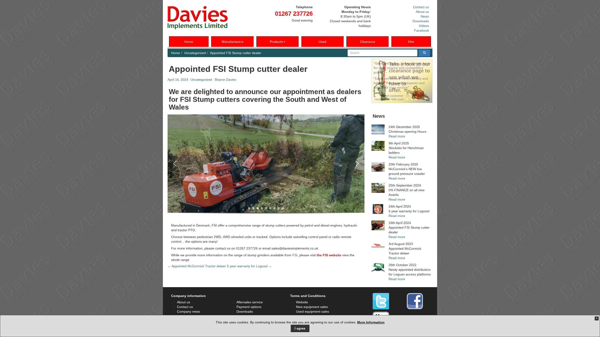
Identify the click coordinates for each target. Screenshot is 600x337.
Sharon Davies (225, 79)
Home (188, 42)
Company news (188, 311)
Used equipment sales (312, 311)
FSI (294, 255)
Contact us (421, 7)
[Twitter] (380, 301)
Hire (411, 42)
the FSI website (329, 255)
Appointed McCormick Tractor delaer (197, 266)
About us (422, 12)
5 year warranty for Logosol (249, 266)
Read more (397, 136)
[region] (266, 168)
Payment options (248, 307)
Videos (424, 26)
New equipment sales (312, 307)
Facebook (421, 30)
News (425, 16)
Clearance (367, 42)
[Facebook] (414, 301)
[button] (175, 163)
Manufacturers (232, 42)
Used (322, 42)
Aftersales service (249, 302)
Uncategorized (195, 53)
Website (302, 302)
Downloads (420, 21)
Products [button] (276, 42)
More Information (371, 322)
